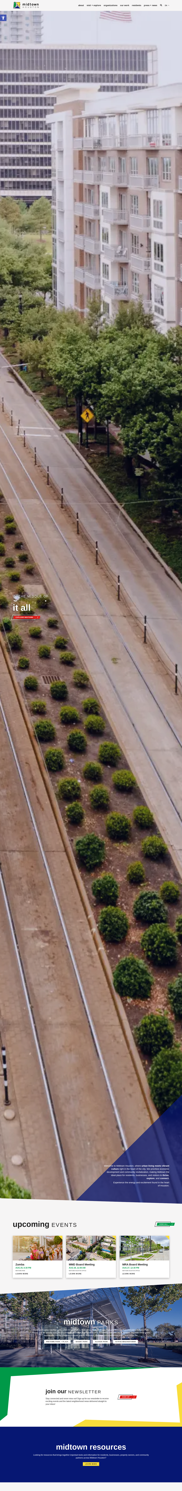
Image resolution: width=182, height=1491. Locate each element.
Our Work (124, 5)
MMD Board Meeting (82, 1264)
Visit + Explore (94, 5)
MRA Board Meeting (135, 1264)
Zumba (19, 1264)
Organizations (110, 5)
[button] (3, 18)
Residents (136, 5)
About (81, 5)
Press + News (150, 5)
